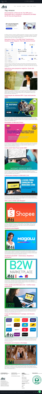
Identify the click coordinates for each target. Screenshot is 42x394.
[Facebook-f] (33, 392)
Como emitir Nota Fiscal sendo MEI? (16, 148)
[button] (39, 391)
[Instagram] (26, 1)
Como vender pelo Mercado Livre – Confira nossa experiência (20, 285)
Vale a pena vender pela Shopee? (15, 201)
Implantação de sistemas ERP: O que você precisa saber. (20, 96)
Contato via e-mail (14, 374)
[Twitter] (27, 1)
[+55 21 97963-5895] (1, 1)
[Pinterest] (30, 1)
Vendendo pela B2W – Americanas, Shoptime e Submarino (19, 256)
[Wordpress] (33, 1)
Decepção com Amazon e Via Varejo (16, 343)
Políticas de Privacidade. (21, 392)
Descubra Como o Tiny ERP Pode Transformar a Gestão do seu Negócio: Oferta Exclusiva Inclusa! (20, 40)
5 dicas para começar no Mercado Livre (17, 175)
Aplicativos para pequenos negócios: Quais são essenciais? (19, 69)
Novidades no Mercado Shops (14, 122)
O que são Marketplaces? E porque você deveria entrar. (19, 314)
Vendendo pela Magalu (12, 228)
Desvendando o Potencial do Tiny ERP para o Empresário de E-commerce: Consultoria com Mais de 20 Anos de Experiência (20, 14)
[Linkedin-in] (29, 1)
